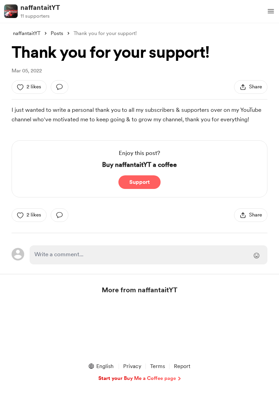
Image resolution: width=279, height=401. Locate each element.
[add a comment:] (59, 87)
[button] (271, 11)
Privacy (132, 366)
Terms (157, 366)
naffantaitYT (40, 7)
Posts (57, 33)
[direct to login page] (148, 254)
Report (182, 366)
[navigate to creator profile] (11, 11)
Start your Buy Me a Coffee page (137, 378)
